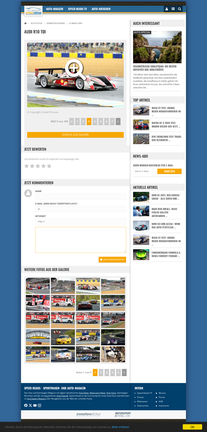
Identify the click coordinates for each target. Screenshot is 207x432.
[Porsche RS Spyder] (113, 337)
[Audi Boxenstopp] (38, 303)
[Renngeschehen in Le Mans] (113, 320)
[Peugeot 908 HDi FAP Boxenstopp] (113, 354)
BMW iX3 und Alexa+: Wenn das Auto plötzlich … (166, 225)
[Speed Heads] (33, 11)
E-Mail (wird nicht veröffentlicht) (56, 203)
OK (192, 427)
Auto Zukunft (62, 395)
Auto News (84, 392)
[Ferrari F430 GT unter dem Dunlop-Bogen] (38, 337)
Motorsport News (97, 392)
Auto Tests (111, 392)
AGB (161, 401)
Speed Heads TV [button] (77, 9)
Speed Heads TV (144, 393)
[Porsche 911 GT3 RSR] (63, 354)
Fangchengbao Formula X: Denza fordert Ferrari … (166, 254)
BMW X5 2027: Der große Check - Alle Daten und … (166, 196)
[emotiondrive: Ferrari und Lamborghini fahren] (88, 415)
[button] (34, 75)
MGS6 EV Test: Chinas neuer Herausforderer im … (166, 111)
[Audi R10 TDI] (88, 286)
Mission (162, 393)
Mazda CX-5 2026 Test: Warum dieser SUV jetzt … (166, 124)
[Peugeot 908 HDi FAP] (38, 320)
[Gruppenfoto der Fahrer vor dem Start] (38, 286)
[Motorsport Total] (123, 414)
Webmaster (142, 401)
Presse (162, 397)
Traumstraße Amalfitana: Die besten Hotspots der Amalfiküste (154, 68)
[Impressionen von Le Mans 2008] (63, 286)
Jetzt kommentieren (114, 259)
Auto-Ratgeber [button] (101, 9)
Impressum (164, 405)
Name (38, 191)
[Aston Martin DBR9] (63, 320)
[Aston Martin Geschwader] (113, 303)
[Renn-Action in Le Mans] (88, 354)
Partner (140, 397)
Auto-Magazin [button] (54, 9)
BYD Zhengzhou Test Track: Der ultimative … (167, 138)
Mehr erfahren (120, 427)
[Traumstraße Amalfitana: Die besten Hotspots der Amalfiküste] (157, 46)
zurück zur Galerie (75, 134)
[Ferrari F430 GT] (88, 303)
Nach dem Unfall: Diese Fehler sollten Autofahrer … (164, 212)
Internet (40, 216)
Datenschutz (142, 405)
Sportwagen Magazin (36, 398)
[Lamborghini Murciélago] (63, 303)
